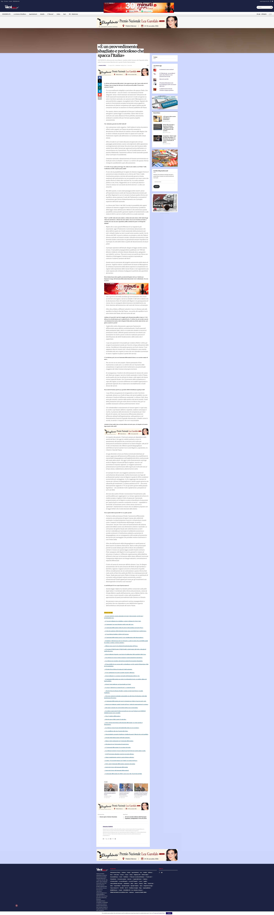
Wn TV (126, 888)
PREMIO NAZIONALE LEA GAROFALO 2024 (119, 892)
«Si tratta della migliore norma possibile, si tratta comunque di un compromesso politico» (141, 793)
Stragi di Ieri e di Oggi (148, 885)
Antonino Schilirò (102, 65)
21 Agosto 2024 (111, 65)
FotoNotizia (125, 877)
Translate (163, 64)
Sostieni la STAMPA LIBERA (140, 892)
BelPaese (150, 872)
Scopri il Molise (117, 885)
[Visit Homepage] (10, 7)
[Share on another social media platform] (100, 98)
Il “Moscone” (50, 14)
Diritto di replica (145, 874)
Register (265, 14)
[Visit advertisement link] (139, 7)
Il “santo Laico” (149, 877)
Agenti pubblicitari (146, 888)
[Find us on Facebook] (270, 1)
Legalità (145, 881)
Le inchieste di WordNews (20, 14)
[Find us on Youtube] (272, 1)
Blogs (2, 1)
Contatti (10, 1)
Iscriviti (156, 191)
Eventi (120, 877)
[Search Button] (271, 7)
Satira (111, 885)
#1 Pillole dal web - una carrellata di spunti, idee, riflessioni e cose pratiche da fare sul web (167, 79)
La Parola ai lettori (114, 881)
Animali (128, 872)
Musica (136, 883)
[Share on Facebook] (100, 77)
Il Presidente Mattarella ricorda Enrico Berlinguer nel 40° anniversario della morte (167, 89)
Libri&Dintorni (126, 883)
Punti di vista (150, 883)
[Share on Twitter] (100, 81)
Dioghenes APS (137, 874)
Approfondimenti (33, 14)
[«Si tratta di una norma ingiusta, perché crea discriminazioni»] (126, 787)
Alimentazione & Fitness (115, 872)
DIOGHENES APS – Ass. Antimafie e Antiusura (132, 890)
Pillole (145, 883)
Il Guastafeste (113, 879)
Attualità (42, 14)
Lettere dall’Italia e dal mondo (116, 883)
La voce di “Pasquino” (133, 881)
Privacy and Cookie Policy (159, 913)
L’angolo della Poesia (137, 879)
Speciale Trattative (134, 885)
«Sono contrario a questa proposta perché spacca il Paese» (110, 793)
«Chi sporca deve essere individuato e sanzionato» (169, 122)
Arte (141, 872)
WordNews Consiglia (133, 888)
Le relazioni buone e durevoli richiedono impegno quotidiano (166, 94)
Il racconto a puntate (122, 879)
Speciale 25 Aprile (125, 885)
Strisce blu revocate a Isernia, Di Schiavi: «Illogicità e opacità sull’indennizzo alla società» (168, 132)
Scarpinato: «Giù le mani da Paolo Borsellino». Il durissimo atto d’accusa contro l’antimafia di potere (169, 143)
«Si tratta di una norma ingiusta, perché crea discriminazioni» (124, 793)
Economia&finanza (114, 877)
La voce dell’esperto (123, 881)
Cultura (58, 14)
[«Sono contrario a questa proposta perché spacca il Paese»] (111, 787)
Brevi (111, 874)
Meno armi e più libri (164, 83)
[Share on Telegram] (100, 91)
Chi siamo (6, 1)
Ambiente (124, 872)
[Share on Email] (100, 94)
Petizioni (141, 883)
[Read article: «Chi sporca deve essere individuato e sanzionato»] (157, 123)
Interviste (118, 65)
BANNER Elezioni (113, 890)
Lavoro (140, 881)
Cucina (126, 874)
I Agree (169, 913)
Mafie (132, 883)
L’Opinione (145, 879)
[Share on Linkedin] (100, 84)
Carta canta (116, 874)
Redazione (131, 892)
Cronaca (122, 874)
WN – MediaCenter (73, 14)
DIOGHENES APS (16, 1)
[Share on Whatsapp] (100, 88)
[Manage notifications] (16, 905)
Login (259, 14)
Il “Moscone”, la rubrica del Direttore (137, 877)
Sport (64, 14)
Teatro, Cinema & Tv (114, 888)
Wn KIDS (122, 888)
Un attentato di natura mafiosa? (166, 74)
